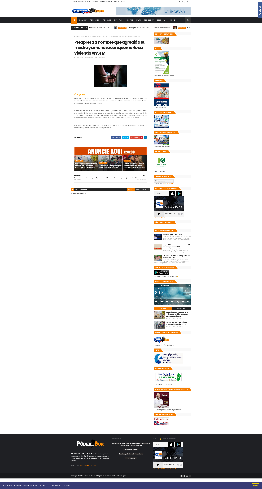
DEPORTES (129, 20)
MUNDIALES (118, 20)
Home (76, 36)
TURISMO (172, 20)
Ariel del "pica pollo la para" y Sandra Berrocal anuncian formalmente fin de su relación (134, 166)
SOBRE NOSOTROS (92, 1)
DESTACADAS (103, 28)
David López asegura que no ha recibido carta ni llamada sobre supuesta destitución (86, 166)
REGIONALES (94, 20)
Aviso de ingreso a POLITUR (172, 235)
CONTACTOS (82, 1)
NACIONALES (106, 20)
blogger (131, 189)
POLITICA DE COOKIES (106, 1)
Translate (170, 183)
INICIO (75, 1)
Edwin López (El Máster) (89, 465)
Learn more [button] (66, 485)
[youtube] (185, 2)
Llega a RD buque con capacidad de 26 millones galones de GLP (176, 246)
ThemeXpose (122, 476)
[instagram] (182, 2)
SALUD (138, 20)
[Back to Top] (190, 476)
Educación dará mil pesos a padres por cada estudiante (176, 257)
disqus (138, 189)
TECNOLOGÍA (149, 20)
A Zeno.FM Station (159, 217)
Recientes (163, 309)
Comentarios (181, 309)
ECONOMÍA (161, 20)
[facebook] (179, 2)
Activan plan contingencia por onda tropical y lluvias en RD (130, 28)
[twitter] (188, 2)
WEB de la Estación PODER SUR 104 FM (164, 468)
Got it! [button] (255, 485)
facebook (145, 189)
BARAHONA (83, 20)
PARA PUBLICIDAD (119, 1)
